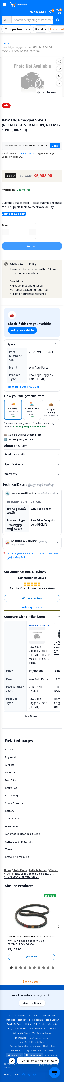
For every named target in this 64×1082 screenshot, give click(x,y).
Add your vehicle (22, 330)
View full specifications (23, 386)
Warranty (32, 474)
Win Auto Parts (26, 153)
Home (5, 43)
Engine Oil (11, 757)
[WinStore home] (35, 4)
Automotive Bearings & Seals (22, 833)
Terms (16, 1074)
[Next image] (59, 83)
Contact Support (14, 214)
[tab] (13, 410)
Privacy (7, 1074)
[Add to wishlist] (59, 69)
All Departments (17, 1015)
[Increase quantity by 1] (32, 232)
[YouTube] (34, 1074)
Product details (32, 454)
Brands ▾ (40, 29)
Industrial (11, 1019)
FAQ (10, 1028)
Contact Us (20, 1028)
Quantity (7, 225)
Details (29, 439)
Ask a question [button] (32, 607)
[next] (58, 926)
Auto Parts (11, 749)
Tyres (8, 849)
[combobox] (37, 19)
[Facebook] (23, 1074)
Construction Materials (19, 841)
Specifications (32, 464)
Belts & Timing (38, 870)
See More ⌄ (32, 716)
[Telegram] (29, 1074)
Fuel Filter (11, 780)
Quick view (31, 956)
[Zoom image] (59, 76)
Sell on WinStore (21, 1032)
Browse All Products (17, 856)
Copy (55, 146)
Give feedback (32, 1003)
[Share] (59, 61)
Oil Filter (10, 772)
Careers (52, 1028)
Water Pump (12, 826)
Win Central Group (41, 1032)
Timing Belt (12, 818)
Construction (48, 1015)
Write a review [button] (32, 598)
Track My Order (15, 1024)
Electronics (38, 1019)
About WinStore (37, 1028)
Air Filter (10, 764)
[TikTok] (39, 1074)
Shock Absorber (14, 803)
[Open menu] (5, 4)
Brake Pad (11, 787)
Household (24, 1019)
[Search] (57, 20)
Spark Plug (11, 795)
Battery (9, 810)
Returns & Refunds (35, 1024)
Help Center (52, 1019)
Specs (11, 344)
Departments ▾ (19, 29)
